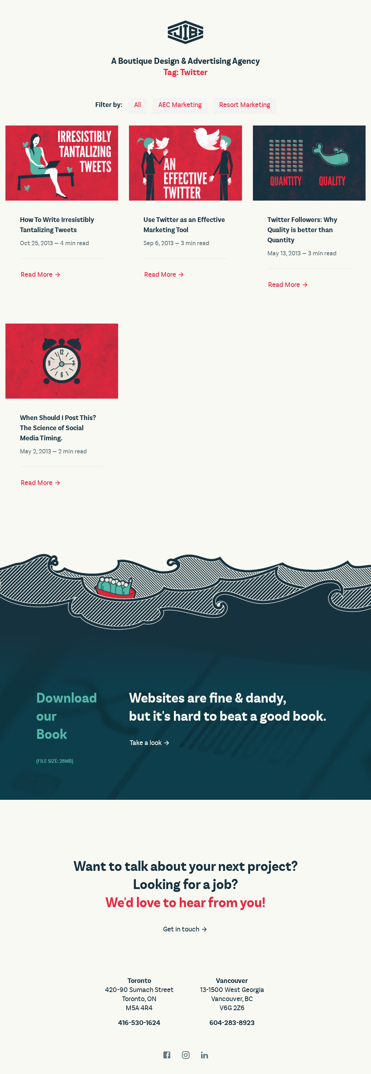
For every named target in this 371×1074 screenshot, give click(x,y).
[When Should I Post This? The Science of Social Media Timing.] (61, 361)
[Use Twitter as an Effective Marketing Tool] (185, 163)
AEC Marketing (180, 105)
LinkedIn (204, 1054)
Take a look (146, 743)
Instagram (185, 1054)
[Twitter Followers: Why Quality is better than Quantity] (309, 163)
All (137, 105)
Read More (37, 275)
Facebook (166, 1054)
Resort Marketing (244, 105)
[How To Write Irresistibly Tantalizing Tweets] (61, 163)
